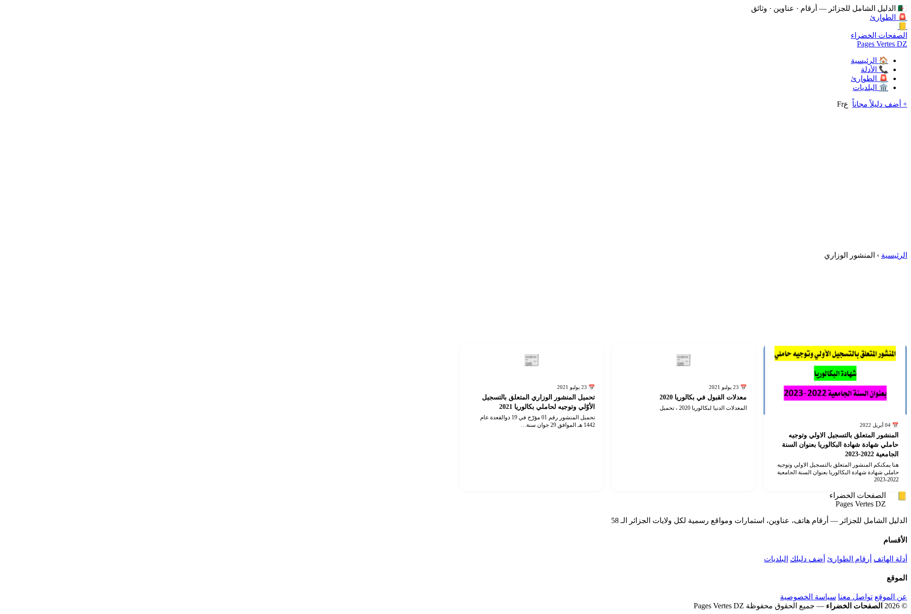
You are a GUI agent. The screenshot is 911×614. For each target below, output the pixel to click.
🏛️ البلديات (870, 87)
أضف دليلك (807, 559)
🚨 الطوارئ (888, 17)
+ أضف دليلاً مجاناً (879, 104)
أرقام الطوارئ (849, 559)
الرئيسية (894, 255)
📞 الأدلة (874, 69)
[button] (835, 379)
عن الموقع (890, 597)
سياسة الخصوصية (808, 597)
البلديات (776, 559)
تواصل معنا (855, 597)
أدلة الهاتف (890, 559)
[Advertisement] (455, 179)
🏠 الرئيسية (869, 60)
